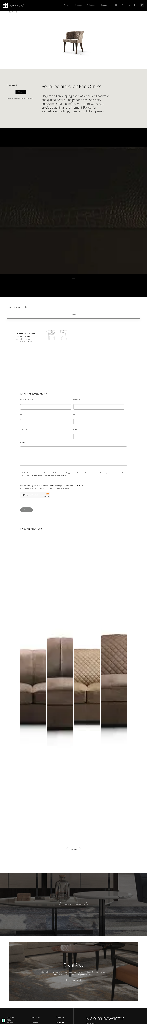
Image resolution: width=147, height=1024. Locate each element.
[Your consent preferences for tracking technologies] (3, 1020)
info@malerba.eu (26, 488)
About (9, 1020)
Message (23, 443)
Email (75, 429)
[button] (142, 5)
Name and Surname (26, 399)
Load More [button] (73, 850)
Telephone (24, 429)
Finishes (10, 1023)
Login (21, 92)
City (74, 414)
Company (76, 399)
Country (23, 414)
